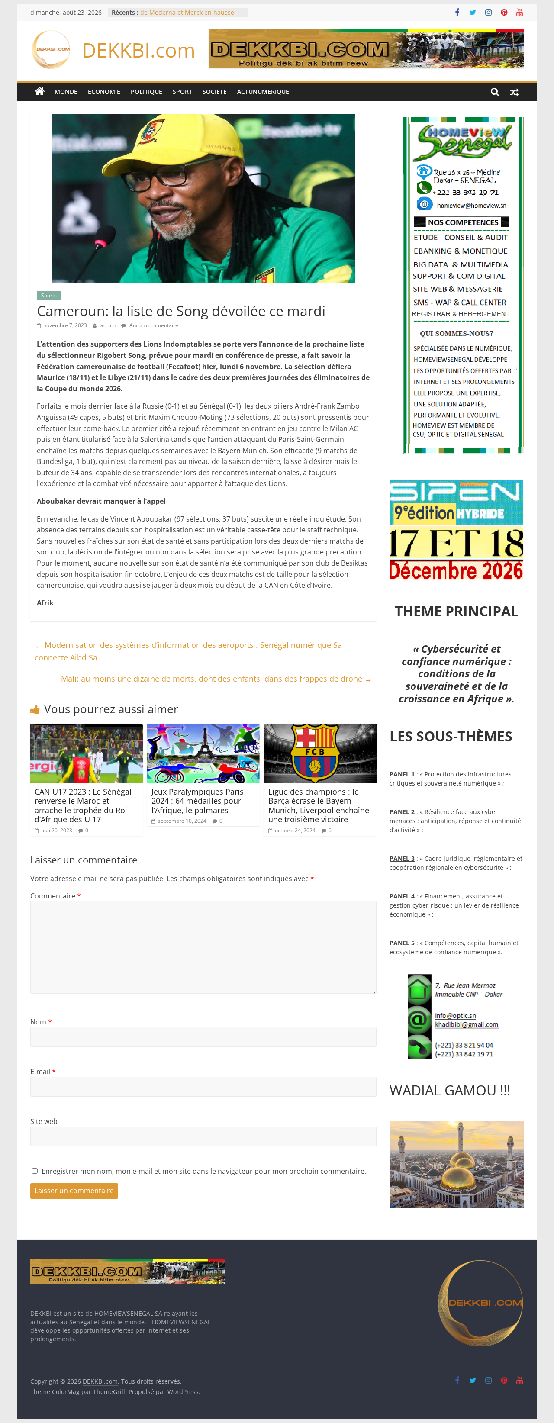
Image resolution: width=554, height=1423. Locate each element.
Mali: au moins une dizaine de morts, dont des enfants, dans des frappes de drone (216, 678)
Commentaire (55, 896)
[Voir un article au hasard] (514, 92)
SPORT (182, 91)
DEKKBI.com (139, 49)
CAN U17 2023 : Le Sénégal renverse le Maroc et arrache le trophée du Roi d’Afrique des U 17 (83, 805)
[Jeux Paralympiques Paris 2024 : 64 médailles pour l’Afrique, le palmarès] (203, 729)
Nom (41, 1022)
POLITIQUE (146, 91)
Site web (44, 1121)
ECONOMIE (104, 91)
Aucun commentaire (153, 325)
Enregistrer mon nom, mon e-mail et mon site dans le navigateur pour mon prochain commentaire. (204, 1171)
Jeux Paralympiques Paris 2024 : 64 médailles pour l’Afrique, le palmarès (197, 800)
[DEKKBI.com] (39, 92)
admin (108, 325)
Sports (49, 295)
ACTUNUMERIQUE (263, 91)
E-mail (43, 1071)
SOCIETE (215, 91)
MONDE (66, 91)
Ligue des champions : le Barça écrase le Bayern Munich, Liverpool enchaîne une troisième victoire (318, 805)
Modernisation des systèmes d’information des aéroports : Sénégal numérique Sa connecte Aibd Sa (188, 651)
